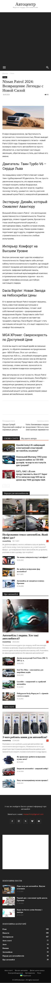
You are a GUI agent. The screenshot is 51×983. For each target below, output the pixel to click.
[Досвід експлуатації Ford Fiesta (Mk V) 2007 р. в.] (8, 661)
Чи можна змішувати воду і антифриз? (32, 557)
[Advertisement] (25, 37)
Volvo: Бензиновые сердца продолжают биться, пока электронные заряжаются (37, 427)
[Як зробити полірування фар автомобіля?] (8, 572)
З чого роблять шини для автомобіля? (24, 737)
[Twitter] (10, 100)
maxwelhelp (6, 541)
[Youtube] (38, 821)
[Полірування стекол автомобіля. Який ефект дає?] (25, 515)
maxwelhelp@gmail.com (33, 814)
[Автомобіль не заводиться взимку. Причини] (8, 584)
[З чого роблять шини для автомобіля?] (25, 723)
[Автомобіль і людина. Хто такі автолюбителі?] (25, 615)
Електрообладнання (15, 973)
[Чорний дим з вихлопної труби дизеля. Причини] (8, 901)
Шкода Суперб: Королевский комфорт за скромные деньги (13, 427)
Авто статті (9, 970)
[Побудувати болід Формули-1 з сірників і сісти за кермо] (8, 696)
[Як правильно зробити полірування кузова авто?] (8, 760)
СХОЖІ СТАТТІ (11, 438)
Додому (5, 73)
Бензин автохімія (21, 970)
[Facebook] (4, 100)
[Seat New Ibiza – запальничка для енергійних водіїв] (8, 673)
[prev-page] (4, 486)
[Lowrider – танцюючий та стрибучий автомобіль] (8, 685)
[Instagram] (18, 821)
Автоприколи (30, 973)
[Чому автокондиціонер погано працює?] (8, 783)
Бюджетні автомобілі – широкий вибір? (32, 769)
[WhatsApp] (22, 100)
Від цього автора (29, 438)
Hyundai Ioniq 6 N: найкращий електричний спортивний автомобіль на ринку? (30, 448)
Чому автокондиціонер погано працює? (32, 780)
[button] (4, 67)
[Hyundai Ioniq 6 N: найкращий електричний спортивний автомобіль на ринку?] (8, 448)
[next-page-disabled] (8, 486)
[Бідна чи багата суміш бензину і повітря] (8, 913)
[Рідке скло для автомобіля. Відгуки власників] (8, 889)
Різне (12, 73)
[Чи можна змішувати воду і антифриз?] (8, 560)
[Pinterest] (16, 100)
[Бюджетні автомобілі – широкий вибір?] (8, 771)
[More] (27, 100)
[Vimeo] (32, 821)
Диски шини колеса (37, 970)
